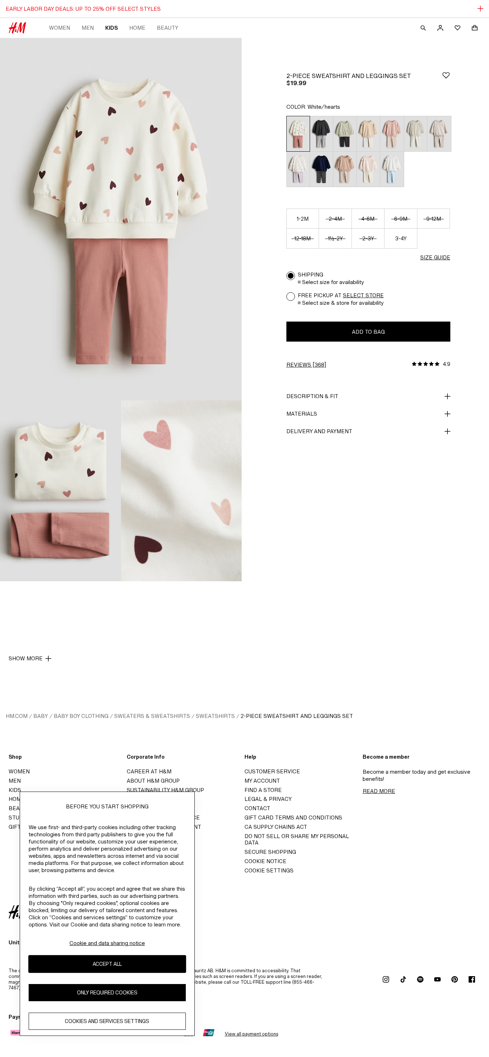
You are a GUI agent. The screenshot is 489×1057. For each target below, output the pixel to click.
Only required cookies (107, 992)
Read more (379, 791)
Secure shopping (270, 852)
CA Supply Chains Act (276, 827)
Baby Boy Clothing (81, 716)
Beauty (167, 28)
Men (88, 28)
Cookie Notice (265, 861)
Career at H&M (149, 771)
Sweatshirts (215, 716)
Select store (363, 295)
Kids (111, 28)
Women (59, 28)
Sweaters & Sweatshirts (152, 716)
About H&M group (153, 781)
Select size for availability (333, 282)
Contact (257, 808)
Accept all (107, 964)
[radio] (298, 133)
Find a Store (263, 790)
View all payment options (251, 1034)
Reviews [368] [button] (306, 365)
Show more (26, 658)
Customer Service (272, 771)
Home (137, 28)
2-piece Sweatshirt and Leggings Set (297, 716)
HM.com (17, 716)
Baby (40, 716)
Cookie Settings (269, 870)
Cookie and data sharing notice (107, 943)
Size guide (435, 257)
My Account (262, 781)
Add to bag (368, 332)
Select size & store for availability (343, 303)
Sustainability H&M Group (165, 790)
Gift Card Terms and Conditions (293, 817)
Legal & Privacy (268, 799)
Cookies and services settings (107, 1021)
